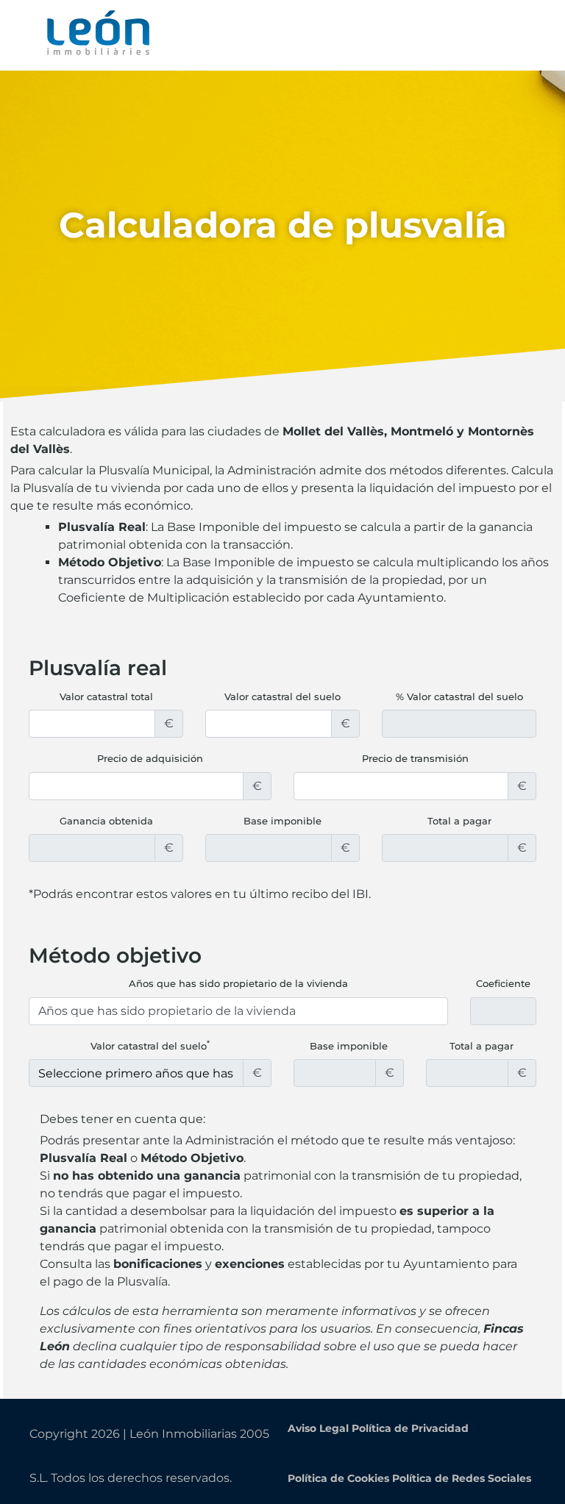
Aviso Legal (318, 1428)
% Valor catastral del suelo (459, 696)
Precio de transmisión (415, 758)
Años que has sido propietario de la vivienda (238, 983)
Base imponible (282, 821)
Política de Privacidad (410, 1428)
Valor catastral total (106, 696)
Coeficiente (503, 983)
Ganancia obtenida (106, 821)
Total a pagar (459, 821)
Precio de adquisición (150, 758)
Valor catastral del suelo (282, 696)
